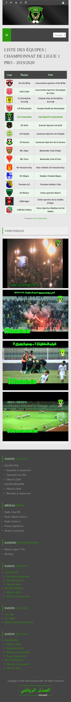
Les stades (9, 618)
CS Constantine (24, 116)
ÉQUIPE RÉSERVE (14, 484)
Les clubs (9, 614)
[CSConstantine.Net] (35, 14)
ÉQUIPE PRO (11, 465)
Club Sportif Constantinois (50, 116)
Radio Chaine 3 (12, 521)
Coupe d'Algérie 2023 (16, 656)
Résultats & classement (18, 470)
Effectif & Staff (13, 479)
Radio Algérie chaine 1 (16, 516)
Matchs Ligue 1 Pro (14, 549)
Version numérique (14, 530)
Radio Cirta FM (12, 512)
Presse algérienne (13, 526)
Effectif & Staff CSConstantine (19, 622)
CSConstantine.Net (40, 218)
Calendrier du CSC (16, 474)
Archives (8, 554)
